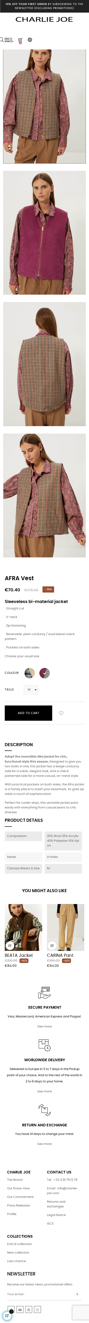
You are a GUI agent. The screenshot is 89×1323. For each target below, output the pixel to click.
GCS (50, 1223)
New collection (18, 1252)
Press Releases (18, 1205)
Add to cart (28, 713)
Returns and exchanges (56, 1204)
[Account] (11, 39)
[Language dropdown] (30, 39)
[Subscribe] (77, 1294)
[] (10, 945)
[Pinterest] (29, 1309)
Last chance (16, 1261)
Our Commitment (20, 1197)
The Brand (15, 1180)
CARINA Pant (60, 955)
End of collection (19, 1244)
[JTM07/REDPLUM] (45, 673)
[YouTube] (20, 1309)
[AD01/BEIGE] (30, 673)
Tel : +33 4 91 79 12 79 (62, 1180)
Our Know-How (18, 1188)
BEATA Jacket (19, 955)
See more (44, 1026)
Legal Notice (56, 1215)
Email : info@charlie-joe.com (62, 1191)
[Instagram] (37, 1309)
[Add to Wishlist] (61, 713)
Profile (11, 1214)
